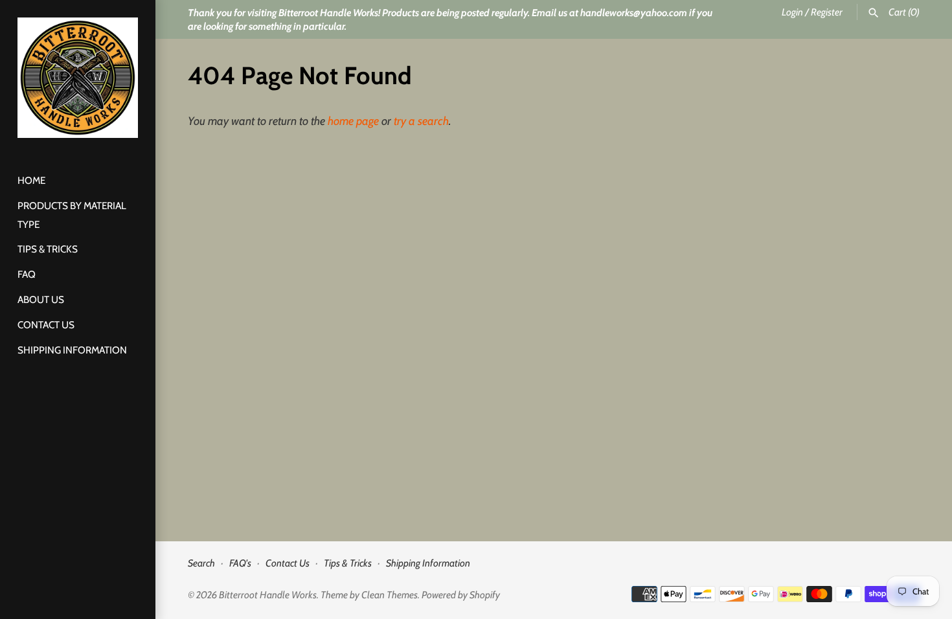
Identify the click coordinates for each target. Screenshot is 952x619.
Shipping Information (72, 350)
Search (201, 563)
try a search (421, 121)
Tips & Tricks (47, 249)
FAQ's (240, 563)
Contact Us (45, 325)
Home (31, 180)
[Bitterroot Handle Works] (77, 77)
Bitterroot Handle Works (268, 595)
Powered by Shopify (461, 595)
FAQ (26, 274)
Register (827, 12)
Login (792, 12)
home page (353, 121)
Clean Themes (389, 595)
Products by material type (71, 215)
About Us (40, 299)
